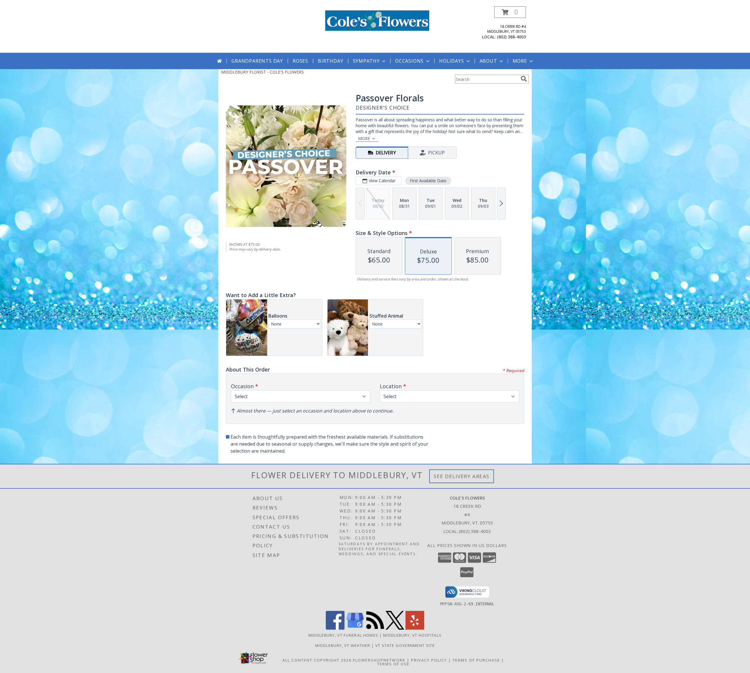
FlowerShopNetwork (379, 660)
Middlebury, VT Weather (342, 645)
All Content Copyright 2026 (317, 660)
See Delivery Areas (462, 476)
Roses (300, 61)
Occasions (409, 61)
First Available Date (428, 180)
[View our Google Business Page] (355, 628)
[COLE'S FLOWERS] (377, 20)
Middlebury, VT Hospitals (412, 635)
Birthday (330, 61)
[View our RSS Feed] (375, 628)
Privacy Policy (429, 660)
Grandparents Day (257, 61)
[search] (524, 79)
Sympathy (366, 61)
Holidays (451, 61)
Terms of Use (393, 664)
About (488, 61)
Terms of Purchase (476, 660)
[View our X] (395, 628)
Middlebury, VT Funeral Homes (343, 635)
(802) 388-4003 (511, 37)
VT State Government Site (405, 645)
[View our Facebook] (335, 628)
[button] (510, 12)
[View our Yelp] (414, 628)
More (520, 61)
